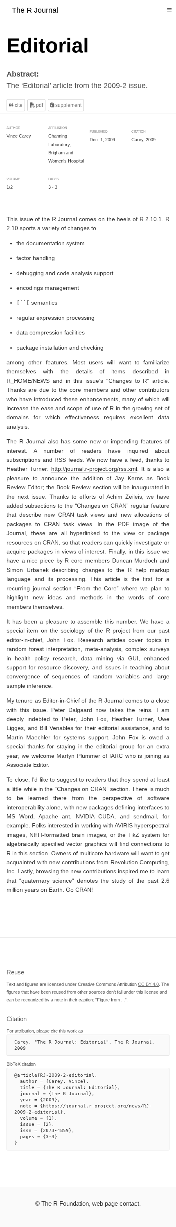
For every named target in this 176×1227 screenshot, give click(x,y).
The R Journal (35, 10)
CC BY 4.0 (148, 984)
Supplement (67, 105)
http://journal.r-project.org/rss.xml (94, 469)
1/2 (10, 187)
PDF (39, 105)
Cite (18, 105)
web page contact (115, 1203)
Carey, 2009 (143, 139)
